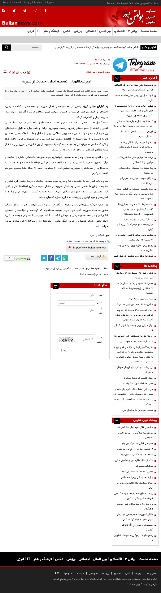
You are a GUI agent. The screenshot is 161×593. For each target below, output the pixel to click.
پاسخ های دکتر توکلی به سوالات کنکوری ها (133, 538)
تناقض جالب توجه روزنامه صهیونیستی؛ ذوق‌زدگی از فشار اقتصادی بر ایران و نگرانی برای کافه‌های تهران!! (97, 49)
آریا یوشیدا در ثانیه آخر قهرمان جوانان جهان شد (135, 370)
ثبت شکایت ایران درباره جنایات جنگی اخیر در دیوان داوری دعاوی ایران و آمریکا (133, 123)
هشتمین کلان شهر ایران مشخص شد (135, 427)
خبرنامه (17, 2)
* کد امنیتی (99, 340)
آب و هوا (7, 2)
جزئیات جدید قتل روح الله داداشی (137, 477)
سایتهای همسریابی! (143, 466)
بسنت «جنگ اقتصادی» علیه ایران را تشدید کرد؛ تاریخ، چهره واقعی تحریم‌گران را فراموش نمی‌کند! (135, 209)
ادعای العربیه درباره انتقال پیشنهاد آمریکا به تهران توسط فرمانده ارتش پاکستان (136, 147)
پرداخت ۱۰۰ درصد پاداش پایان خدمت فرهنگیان (135, 506)
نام (100, 295)
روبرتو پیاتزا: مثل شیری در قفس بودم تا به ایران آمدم (134, 248)
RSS (57, 573)
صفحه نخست (148, 31)
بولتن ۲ (132, 31)
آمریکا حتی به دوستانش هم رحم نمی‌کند (133, 336)
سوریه (85, 241)
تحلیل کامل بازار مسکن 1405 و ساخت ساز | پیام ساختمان (134, 275)
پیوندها (27, 2)
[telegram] (25, 11)
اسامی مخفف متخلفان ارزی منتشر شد (134, 304)
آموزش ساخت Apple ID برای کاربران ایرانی (135, 485)
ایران (92, 241)
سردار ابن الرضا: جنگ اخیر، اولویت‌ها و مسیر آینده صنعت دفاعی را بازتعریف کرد (133, 391)
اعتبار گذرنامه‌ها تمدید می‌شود (138, 378)
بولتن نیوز (90, 106)
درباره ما (38, 2)
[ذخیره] (13, 72)
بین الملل (90, 72)
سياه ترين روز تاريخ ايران (141, 299)
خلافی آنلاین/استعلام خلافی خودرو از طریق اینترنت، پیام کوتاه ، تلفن (135, 517)
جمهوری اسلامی (73, 241)
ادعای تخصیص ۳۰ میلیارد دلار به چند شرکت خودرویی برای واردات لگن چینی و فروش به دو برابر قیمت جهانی (134, 315)
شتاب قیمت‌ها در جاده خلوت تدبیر (136, 342)
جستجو (117, 573)
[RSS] (5, 11)
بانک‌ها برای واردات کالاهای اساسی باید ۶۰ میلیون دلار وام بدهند (134, 237)
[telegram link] (58, 258)
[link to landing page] (138, 16)
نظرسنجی (93, 573)
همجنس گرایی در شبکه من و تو (137, 443)
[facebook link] (51, 258)
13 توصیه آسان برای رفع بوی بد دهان (135, 449)
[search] (6, 47)
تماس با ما (50, 2)
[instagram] (35, 11)
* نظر (100, 311)
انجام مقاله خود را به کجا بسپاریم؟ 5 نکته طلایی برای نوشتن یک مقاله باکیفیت (135, 288)
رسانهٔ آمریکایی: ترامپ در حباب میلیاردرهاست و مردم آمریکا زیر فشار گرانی (135, 224)
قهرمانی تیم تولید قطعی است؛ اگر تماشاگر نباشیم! (136, 134)
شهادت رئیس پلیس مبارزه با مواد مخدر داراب (134, 98)
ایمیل (99, 302)
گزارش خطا (95, 257)
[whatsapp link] (65, 258)
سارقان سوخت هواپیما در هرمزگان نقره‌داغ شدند (136, 181)
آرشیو (127, 573)
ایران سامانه (134, 584)
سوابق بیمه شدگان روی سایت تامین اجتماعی (135, 435)
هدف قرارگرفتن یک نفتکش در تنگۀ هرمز (133, 256)
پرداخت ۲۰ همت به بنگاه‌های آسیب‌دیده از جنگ (133, 402)
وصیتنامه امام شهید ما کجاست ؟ (137, 383)
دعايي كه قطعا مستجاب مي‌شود (137, 472)
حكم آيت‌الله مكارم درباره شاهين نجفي (134, 460)
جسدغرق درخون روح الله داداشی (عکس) (137, 527)
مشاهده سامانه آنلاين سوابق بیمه (137, 455)
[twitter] (14, 11)
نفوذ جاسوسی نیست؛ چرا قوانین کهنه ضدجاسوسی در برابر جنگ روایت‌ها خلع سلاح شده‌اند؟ (134, 194)
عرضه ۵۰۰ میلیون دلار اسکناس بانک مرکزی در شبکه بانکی (135, 160)
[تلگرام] (135, 65)
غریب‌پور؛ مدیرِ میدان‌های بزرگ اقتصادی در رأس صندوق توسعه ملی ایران (133, 87)
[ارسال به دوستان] (9, 72)
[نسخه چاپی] (4, 72)
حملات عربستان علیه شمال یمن (137, 410)
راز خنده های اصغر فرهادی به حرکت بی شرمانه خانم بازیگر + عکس (133, 496)
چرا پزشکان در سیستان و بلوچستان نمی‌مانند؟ (136, 170)
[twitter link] (44, 258)
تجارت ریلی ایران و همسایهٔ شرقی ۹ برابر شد (133, 328)
